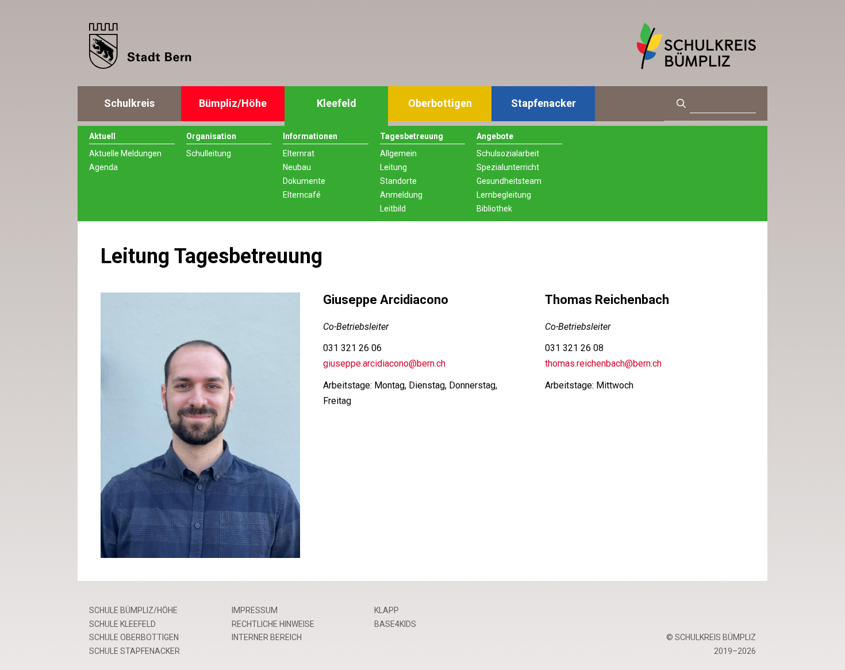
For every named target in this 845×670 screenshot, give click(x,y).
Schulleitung (208, 153)
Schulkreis (129, 103)
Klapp (386, 610)
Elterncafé (302, 194)
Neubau (297, 167)
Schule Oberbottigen (134, 637)
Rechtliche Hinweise (273, 624)
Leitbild (393, 208)
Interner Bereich (267, 637)
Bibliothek (494, 208)
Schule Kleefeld (122, 624)
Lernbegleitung (504, 194)
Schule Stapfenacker (134, 651)
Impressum (255, 610)
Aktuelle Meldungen (125, 153)
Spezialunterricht (508, 167)
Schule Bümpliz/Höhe (133, 610)
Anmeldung (401, 194)
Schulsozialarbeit (508, 153)
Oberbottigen (440, 103)
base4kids (395, 624)
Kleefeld (336, 103)
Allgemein (398, 153)
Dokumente (304, 181)
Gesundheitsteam (509, 181)
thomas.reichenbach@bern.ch (603, 363)
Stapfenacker (543, 103)
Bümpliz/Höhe (233, 103)
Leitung (393, 167)
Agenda (103, 167)
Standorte (398, 181)
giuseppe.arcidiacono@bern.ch (384, 363)
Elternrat (298, 153)
